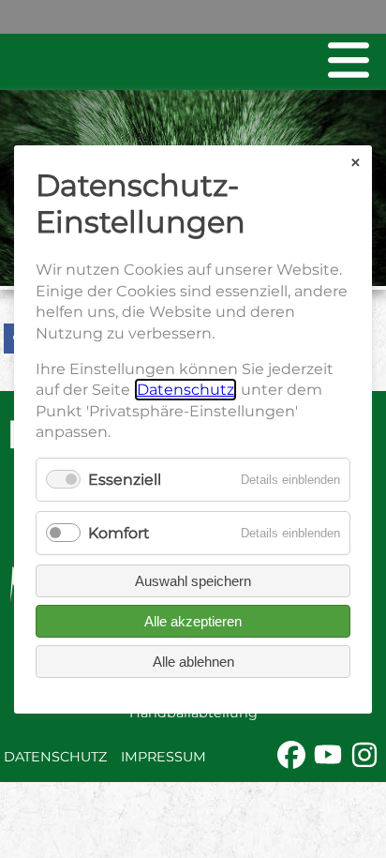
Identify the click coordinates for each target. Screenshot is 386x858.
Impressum (163, 756)
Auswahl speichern (193, 580)
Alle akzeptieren (193, 620)
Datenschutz (55, 756)
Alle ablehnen (193, 661)
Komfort (119, 532)
